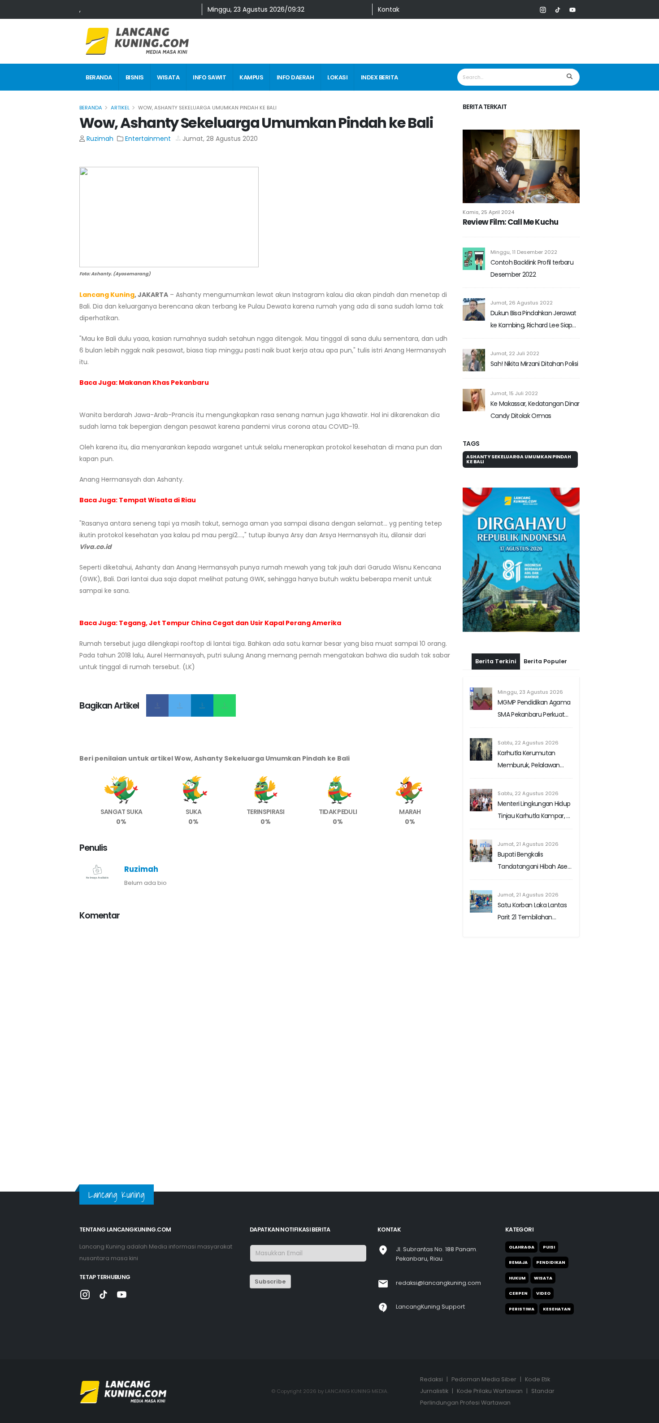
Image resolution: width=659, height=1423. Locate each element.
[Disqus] (265, 1041)
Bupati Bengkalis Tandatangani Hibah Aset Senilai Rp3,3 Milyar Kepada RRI (535, 861)
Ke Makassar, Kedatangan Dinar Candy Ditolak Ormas (535, 409)
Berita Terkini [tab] (495, 661)
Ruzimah (100, 138)
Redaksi (431, 1379)
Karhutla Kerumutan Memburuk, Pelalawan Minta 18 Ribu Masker (529, 759)
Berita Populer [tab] (545, 661)
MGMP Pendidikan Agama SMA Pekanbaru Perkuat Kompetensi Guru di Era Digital (534, 709)
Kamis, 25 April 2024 (488, 212)
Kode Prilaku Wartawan (490, 1391)
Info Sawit (209, 77)
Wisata (168, 77)
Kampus (251, 77)
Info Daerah (295, 77)
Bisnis (135, 77)
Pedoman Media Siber (483, 1379)
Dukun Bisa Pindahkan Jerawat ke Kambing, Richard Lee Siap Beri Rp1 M (533, 320)
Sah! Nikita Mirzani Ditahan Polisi (534, 363)
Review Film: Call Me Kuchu (510, 222)
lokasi (337, 77)
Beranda (99, 77)
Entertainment (148, 138)
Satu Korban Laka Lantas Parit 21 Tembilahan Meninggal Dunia (532, 912)
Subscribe (270, 1281)
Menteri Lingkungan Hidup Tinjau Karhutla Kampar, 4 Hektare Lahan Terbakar (534, 810)
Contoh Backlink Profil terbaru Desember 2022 (531, 268)
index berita (379, 77)
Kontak (388, 9)
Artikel (120, 107)
